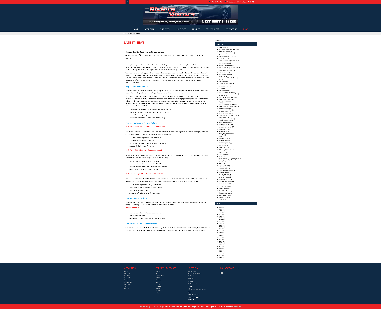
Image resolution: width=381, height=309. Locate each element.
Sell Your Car (212, 29)
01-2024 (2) (222, 257)
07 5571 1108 (192, 283)
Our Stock (165, 29)
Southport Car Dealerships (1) (227, 65)
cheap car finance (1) (224, 95)
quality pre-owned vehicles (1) (227, 119)
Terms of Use (157, 307)
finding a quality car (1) (225, 165)
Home (135, 29)
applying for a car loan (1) (225, 192)
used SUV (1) (222, 135)
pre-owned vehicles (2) (225, 111)
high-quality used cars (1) (225, 179)
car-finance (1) (222, 88)
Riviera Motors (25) (224, 47)
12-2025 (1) (222, 218)
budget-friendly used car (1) (226, 167)
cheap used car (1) (224, 58)
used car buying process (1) (226, 185)
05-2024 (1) (222, 252)
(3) (219, 54)
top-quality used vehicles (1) (226, 126)
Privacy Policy (145, 307)
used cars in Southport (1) (225, 63)
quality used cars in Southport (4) (227, 56)
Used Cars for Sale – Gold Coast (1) (228, 97)
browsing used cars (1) (225, 62)
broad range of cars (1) (225, 197)
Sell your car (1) (223, 163)
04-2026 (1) (222, 211)
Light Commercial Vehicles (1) (227, 92)
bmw (157, 273)
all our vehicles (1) (224, 152)
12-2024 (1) (222, 239)
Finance (196, 29)
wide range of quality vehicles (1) (227, 160)
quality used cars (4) (224, 90)
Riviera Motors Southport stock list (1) (229, 106)
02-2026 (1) (222, 214)
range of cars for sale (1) (225, 193)
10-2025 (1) (222, 221)
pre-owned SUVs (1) (224, 138)
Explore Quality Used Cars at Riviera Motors (145, 52)
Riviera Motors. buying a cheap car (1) (229, 60)
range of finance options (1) (226, 195)
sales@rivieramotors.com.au (197, 289)
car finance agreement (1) (225, 177)
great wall (159, 291)
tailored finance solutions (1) (226, 120)
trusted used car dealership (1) (227, 113)
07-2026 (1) (222, 207)
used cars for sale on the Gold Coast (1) (229, 49)
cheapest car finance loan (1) (226, 83)
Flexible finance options (137, 118)
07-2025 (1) (222, 227)
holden (158, 280)
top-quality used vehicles (185, 55)
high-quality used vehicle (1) (226, 124)
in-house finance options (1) (226, 110)
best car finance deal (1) (225, 176)
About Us (149, 29)
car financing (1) (223, 190)
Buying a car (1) (223, 76)
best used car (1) (223, 145)
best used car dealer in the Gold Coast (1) (230, 158)
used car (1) (222, 79)
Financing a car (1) (224, 147)
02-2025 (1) (222, 236)
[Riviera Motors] (190, 15)
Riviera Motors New (129, 33)
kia (157, 282)
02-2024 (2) (222, 255)
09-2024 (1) (222, 244)
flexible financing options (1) (226, 133)
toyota (158, 286)
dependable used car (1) (225, 108)
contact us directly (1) (224, 154)
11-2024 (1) (222, 241)
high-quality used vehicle (168, 55)
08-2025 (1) (222, 225)
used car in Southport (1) (225, 101)
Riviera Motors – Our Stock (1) (227, 99)
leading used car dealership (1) (227, 181)
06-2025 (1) (222, 228)
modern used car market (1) (226, 74)
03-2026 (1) (222, 212)
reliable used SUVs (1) (225, 140)
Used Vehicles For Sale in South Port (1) (229, 67)
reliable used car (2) (224, 117)
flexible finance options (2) (226, 122)
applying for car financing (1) (226, 149)
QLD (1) (221, 103)
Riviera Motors (154, 55)
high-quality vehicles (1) (225, 129)
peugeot (159, 284)
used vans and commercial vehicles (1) (229, 94)
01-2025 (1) (222, 237)
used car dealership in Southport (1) (228, 104)
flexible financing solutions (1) (227, 170)
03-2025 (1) (222, 234)
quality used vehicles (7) (225, 51)
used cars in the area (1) (225, 144)
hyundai (158, 288)
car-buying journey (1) (224, 172)
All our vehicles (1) (224, 131)
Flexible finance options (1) (226, 128)
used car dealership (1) (225, 174)
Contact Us (231, 29)
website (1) (222, 156)
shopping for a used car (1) (226, 87)
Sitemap (126, 288)
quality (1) (221, 136)
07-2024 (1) (222, 248)
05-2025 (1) (222, 230)
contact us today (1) (224, 151)
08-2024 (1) (222, 246)
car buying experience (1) (225, 186)
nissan (158, 278)
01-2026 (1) (222, 216)
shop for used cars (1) (224, 72)
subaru (158, 293)
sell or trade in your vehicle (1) (227, 53)
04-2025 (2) (222, 232)
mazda (158, 271)
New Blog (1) (222, 199)
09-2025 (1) (222, 223)
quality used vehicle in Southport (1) (228, 78)
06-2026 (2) (222, 209)
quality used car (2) (224, 81)
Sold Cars (181, 29)
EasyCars (237, 307)
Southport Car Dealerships (136, 75)
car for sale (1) (222, 161)
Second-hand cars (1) (224, 168)
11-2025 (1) (222, 219)
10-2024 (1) (222, 243)
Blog (245, 29)
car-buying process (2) (225, 183)
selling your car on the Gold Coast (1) (229, 115)
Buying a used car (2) (224, 69)
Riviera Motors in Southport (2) (227, 70)
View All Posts (219, 40)
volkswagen (160, 275)
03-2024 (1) (222, 253)
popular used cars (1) (224, 142)
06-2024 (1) (222, 250)
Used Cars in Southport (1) (226, 85)
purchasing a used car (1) (225, 188)
